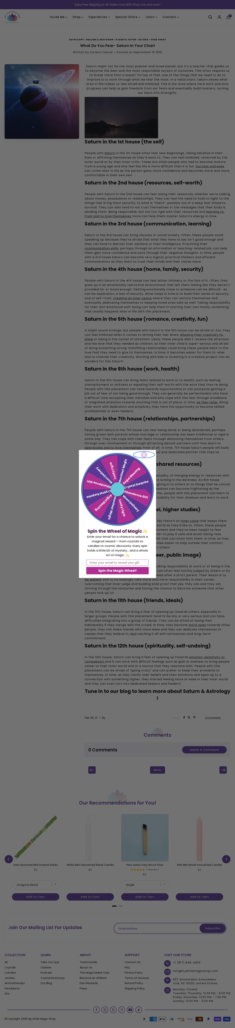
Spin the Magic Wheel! (117, 570)
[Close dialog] (144, 454)
